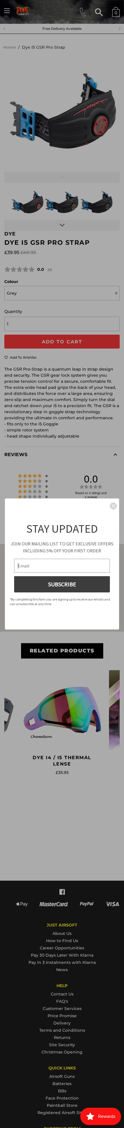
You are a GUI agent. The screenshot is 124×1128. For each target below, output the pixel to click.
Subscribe (62, 584)
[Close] (113, 506)
